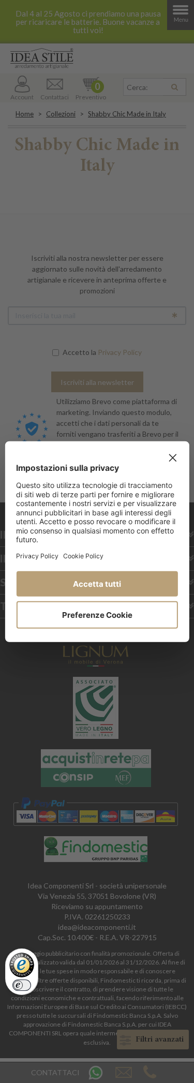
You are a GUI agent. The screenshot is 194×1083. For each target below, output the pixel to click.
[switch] (21, 985)
